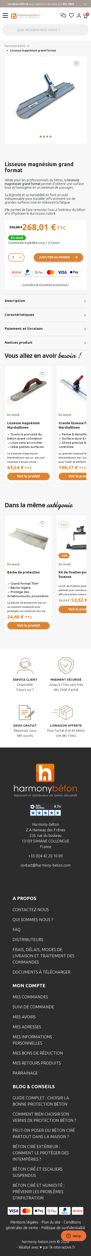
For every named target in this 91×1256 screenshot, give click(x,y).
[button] (41, 137)
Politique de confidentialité (63, 1228)
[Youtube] (53, 882)
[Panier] (85, 16)
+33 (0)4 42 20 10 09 (45, 856)
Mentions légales (24, 1222)
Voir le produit (28, 476)
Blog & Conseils (34, 1086)
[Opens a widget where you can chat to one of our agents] (73, 1236)
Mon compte (29, 985)
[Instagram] (38, 882)
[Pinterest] (67, 882)
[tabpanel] (28, 430)
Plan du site (51, 1222)
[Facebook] (24, 882)
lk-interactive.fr (63, 1247)
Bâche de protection (23, 572)
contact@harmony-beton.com (45, 865)
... (33, 46)
